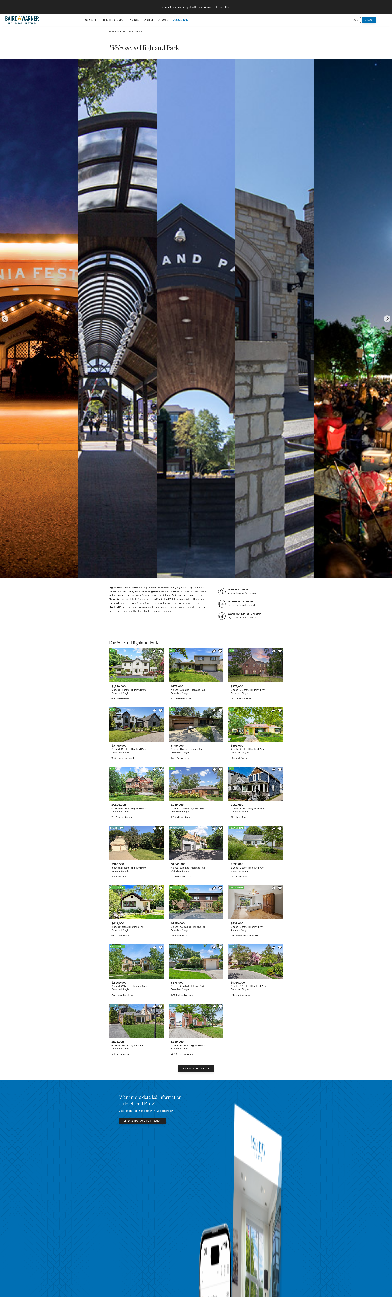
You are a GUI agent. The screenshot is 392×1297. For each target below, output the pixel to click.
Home (111, 31)
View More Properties (196, 1068)
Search (369, 19)
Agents (134, 19)
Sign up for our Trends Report (242, 617)
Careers (148, 19)
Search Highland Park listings (242, 592)
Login (354, 19)
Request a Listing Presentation (242, 605)
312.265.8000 (180, 19)
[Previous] (5, 318)
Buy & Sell (90, 19)
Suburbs (121, 31)
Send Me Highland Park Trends (142, 1120)
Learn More (224, 7)
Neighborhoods (113, 19)
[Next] (387, 318)
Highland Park (135, 31)
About (162, 19)
